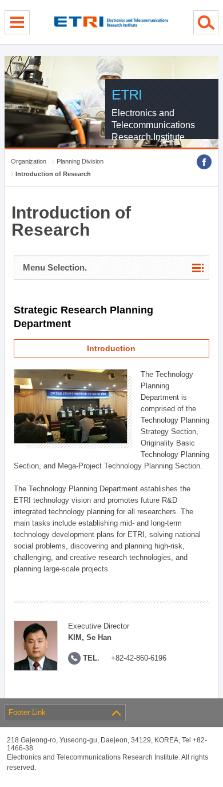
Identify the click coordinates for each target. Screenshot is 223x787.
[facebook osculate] (204, 161)
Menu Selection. (55, 267)
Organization (28, 161)
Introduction (111, 348)
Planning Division (80, 161)
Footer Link (27, 712)
